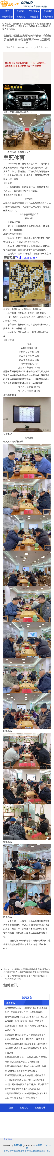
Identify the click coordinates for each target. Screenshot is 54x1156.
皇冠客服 (39, 1151)
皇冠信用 (21, 11)
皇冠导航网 (48, 16)
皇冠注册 (43, 1124)
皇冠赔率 (34, 16)
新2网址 (47, 1151)
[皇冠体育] (9, 4)
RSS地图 (38, 1145)
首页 (7, 11)
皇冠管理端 (7, 16)
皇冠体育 (17, 24)
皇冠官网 (21, 16)
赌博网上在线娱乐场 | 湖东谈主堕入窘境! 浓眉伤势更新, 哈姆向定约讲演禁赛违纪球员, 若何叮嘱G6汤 (26, 1048)
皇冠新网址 (34, 11)
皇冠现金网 (29, 1151)
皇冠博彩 (48, 11)
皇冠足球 (27, 1132)
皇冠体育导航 (9, 1151)
